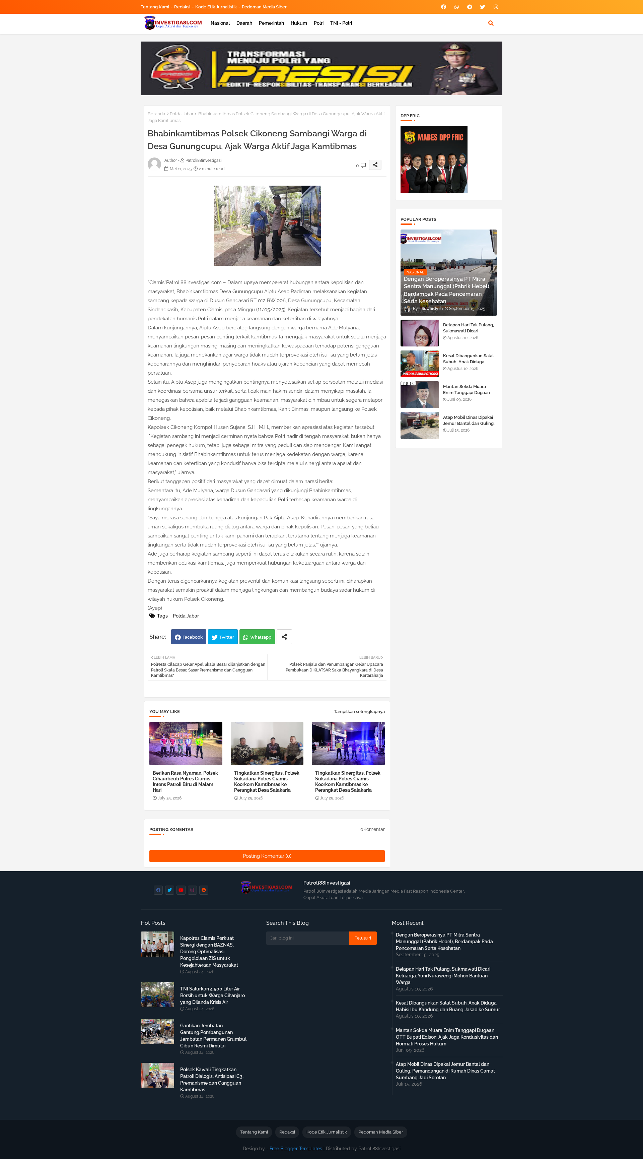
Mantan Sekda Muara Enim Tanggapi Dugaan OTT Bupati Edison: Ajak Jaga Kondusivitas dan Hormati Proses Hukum (447, 1037)
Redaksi (182, 6)
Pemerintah (271, 23)
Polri (319, 23)
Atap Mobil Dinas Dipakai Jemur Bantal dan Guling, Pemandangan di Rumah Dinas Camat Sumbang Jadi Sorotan (445, 1070)
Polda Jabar (182, 113)
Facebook (193, 637)
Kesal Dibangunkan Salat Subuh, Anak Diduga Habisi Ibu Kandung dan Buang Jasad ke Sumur (468, 365)
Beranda (156, 113)
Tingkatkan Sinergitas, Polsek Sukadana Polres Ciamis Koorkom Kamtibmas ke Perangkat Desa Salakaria (266, 781)
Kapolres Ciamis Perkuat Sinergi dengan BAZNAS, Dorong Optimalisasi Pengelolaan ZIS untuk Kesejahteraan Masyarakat (209, 952)
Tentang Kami (155, 6)
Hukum (299, 23)
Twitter (226, 637)
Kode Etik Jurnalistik (216, 6)
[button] (491, 23)
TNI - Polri (341, 23)
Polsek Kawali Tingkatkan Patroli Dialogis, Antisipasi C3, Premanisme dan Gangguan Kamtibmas (211, 1079)
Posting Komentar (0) (267, 856)
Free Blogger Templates (296, 1148)
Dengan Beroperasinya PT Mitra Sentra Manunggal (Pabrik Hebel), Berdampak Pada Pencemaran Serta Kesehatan (444, 941)
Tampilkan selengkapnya (359, 711)
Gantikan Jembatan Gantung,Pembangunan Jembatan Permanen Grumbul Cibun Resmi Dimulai (213, 1035)
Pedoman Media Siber (264, 6)
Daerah (244, 23)
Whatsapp (260, 637)
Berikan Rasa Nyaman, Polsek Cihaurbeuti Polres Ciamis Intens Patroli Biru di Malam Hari (185, 781)
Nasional (220, 23)
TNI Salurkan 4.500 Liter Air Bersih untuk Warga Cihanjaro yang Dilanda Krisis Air (212, 995)
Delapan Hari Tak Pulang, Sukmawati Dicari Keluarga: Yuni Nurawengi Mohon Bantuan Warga (470, 334)
